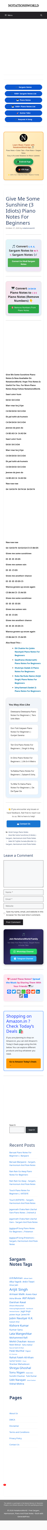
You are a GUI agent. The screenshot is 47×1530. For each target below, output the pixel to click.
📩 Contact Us (23, 823)
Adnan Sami (28, 1278)
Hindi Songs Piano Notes (18, 832)
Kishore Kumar (19, 1325)
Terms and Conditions (19, 1432)
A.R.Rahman (16, 1278)
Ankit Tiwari (28, 1281)
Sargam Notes (24, 87)
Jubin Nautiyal (18, 1318)
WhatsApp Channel (25, 951)
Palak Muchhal (16, 1350)
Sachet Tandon (15, 1361)
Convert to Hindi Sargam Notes (23, 262)
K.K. (30, 1318)
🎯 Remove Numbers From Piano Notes (23, 309)
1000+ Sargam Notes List (23, 93)
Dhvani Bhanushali (16, 1305)
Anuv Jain (13, 1285)
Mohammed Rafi (18, 1337)
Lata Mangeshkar (20, 1334)
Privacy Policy (15, 1438)
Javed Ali (25, 1314)
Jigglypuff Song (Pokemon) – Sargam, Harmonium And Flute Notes (23, 1241)
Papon (28, 1351)
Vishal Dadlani (31, 1380)
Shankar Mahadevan (19, 1364)
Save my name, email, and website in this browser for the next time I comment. (24, 913)
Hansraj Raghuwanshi (17, 1308)
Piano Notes (24, 100)
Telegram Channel (25, 958)
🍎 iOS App (23, 169)
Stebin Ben (29, 1373)
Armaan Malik (17, 1294)
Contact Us (14, 1444)
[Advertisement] (23, 46)
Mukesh (31, 1341)
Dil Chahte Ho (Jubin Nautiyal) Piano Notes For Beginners (27, 652)
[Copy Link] (21, 996)
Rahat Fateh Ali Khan (21, 1357)
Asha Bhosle (15, 1298)
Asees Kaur (31, 1294)
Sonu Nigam (17, 1372)
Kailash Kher (14, 1322)
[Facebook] (9, 992)
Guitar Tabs (23, 113)
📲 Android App (23, 162)
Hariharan (29, 1308)
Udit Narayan (17, 1380)
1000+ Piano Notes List (23, 106)
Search (12, 1125)
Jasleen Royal (14, 1314)
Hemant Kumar (14, 1311)
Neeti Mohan (15, 1344)
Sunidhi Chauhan (17, 1376)
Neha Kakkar (27, 1345)
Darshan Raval (17, 1302)
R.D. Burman (13, 1354)
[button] (41, 15)
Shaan (24, 1361)
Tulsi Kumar (31, 1376)
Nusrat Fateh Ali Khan (16, 1348)
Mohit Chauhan (18, 1341)
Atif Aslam (28, 1298)
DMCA (12, 1419)
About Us (13, 1413)
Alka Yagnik (15, 1281)
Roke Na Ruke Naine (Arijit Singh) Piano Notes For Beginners (28, 679)
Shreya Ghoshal (20, 1368)
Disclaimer (14, 1426)
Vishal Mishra (16, 1383)
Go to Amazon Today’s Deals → (22, 1063)
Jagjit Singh (26, 1311)
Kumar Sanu (16, 1329)
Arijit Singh (18, 1289)
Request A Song (23, 119)
